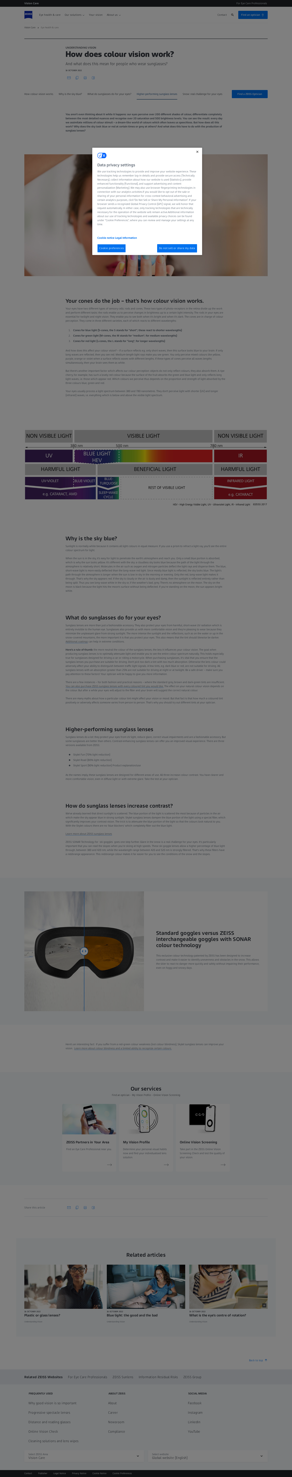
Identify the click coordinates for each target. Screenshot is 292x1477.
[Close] (197, 152)
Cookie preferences (111, 248)
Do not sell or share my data (177, 248)
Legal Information (126, 237)
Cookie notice (106, 237)
